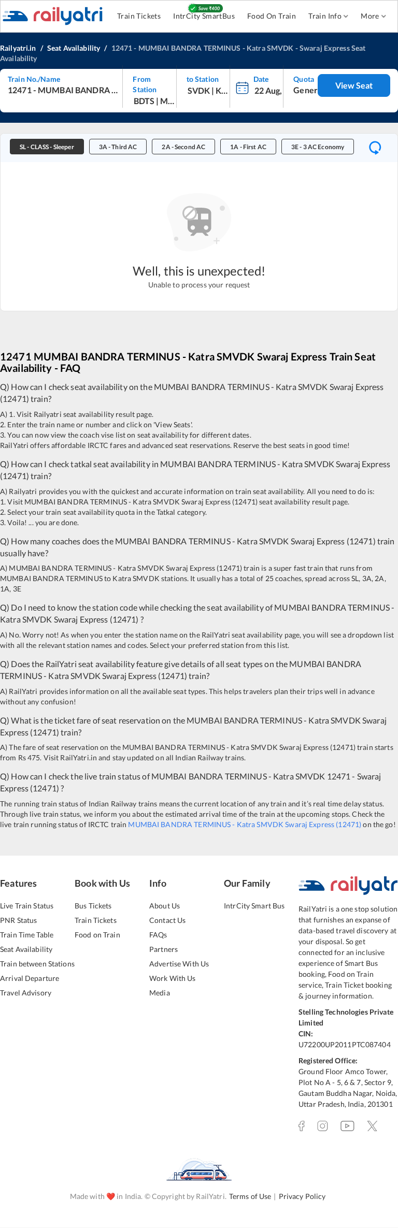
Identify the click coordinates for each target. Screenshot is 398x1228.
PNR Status (18, 920)
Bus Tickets (93, 905)
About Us (164, 905)
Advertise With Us (179, 963)
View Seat (354, 85)
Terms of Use (250, 1196)
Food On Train (271, 15)
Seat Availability (26, 949)
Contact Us (167, 920)
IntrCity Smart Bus (254, 905)
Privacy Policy (302, 1196)
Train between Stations (37, 963)
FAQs (158, 934)
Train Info (325, 15)
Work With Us (172, 978)
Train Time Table (26, 934)
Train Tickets (139, 15)
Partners (163, 949)
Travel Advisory (25, 992)
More (370, 15)
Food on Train (97, 934)
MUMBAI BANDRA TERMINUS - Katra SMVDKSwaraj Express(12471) (244, 824)
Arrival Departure (29, 978)
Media (159, 992)
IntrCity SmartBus (204, 15)
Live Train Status (26, 905)
